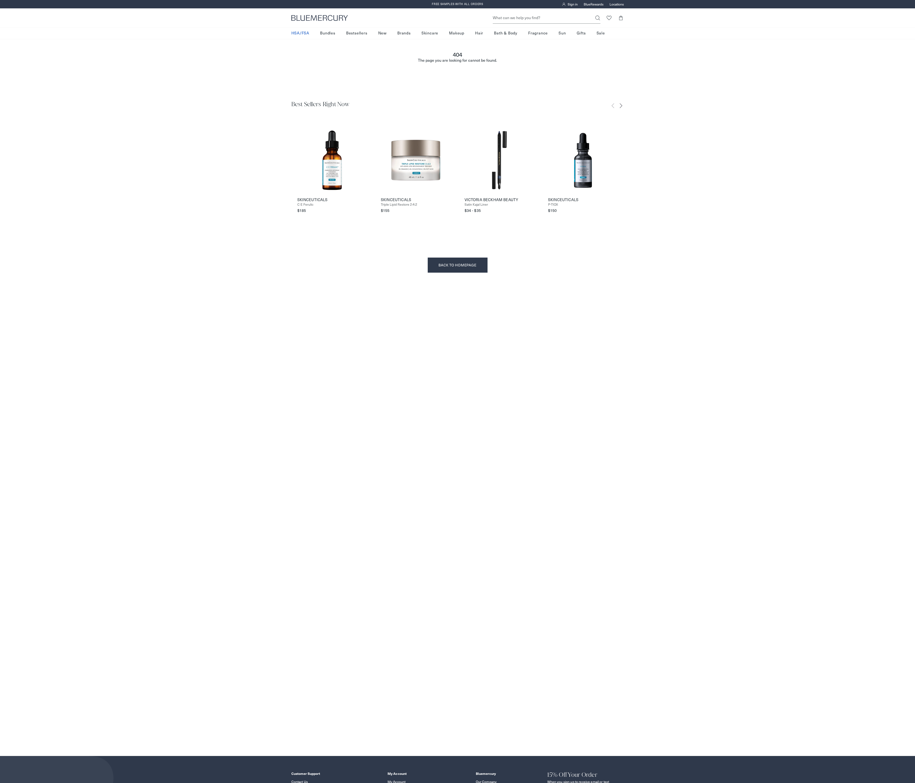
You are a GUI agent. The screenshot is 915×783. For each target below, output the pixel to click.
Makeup (456, 33)
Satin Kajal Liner (476, 205)
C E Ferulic (305, 205)
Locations (617, 4)
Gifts (581, 33)
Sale (601, 33)
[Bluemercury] (319, 18)
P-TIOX (553, 205)
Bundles (327, 33)
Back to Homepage (457, 265)
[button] (621, 18)
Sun (562, 33)
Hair (479, 33)
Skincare (429, 33)
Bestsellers (356, 33)
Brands (404, 33)
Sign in (573, 4)
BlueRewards (594, 4)
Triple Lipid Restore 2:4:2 (399, 205)
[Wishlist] (609, 18)
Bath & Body (505, 33)
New (382, 33)
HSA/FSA (300, 33)
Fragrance (538, 33)
